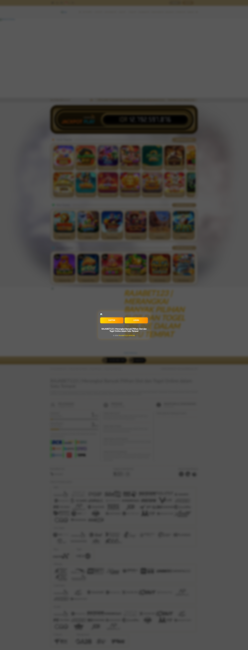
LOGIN (136, 320)
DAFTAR (111, 320)
